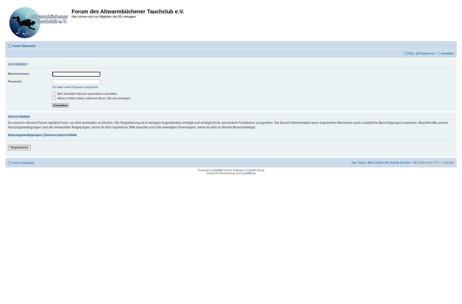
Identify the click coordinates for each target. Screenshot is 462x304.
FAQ (411, 53)
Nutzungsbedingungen (25, 135)
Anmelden (447, 53)
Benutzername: (19, 73)
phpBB (217, 170)
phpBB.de (249, 173)
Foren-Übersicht (24, 46)
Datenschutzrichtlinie (60, 135)
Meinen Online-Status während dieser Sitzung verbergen (93, 98)
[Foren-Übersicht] (39, 22)
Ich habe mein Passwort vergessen (75, 87)
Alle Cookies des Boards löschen (389, 162)
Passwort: (15, 81)
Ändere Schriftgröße (450, 44)
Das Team (358, 162)
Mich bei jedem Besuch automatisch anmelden (86, 93)
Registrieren (427, 53)
